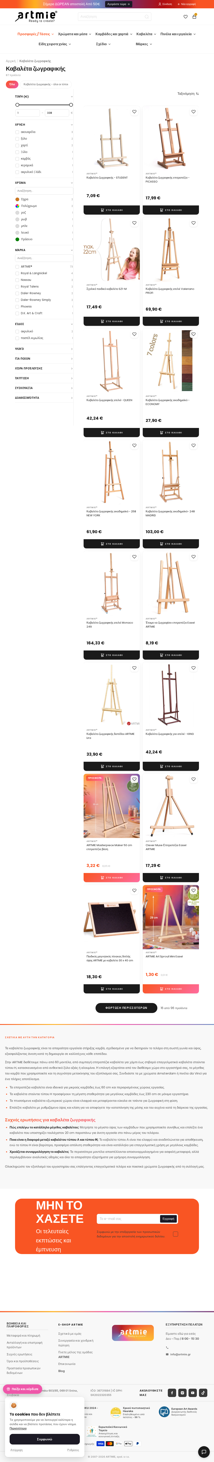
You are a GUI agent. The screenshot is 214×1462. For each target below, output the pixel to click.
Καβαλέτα (144, 34)
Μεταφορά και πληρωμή (23, 1335)
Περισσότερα (18, 1428)
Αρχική (10, 61)
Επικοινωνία (66, 1364)
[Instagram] (182, 1392)
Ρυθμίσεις (73, 1450)
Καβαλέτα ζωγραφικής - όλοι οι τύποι (46, 84)
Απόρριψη (16, 1450)
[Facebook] (172, 1392)
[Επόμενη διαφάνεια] (191, 138)
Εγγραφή (168, 1219)
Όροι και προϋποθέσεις (23, 1361)
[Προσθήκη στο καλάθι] (112, 210)
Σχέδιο (101, 44)
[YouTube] (193, 1392)
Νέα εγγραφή (188, 4)
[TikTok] (203, 1392)
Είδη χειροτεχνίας (53, 44)
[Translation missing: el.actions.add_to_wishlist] (134, 111)
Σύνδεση (167, 4)
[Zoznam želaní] (185, 17)
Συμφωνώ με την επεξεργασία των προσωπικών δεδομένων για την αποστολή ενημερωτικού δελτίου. (131, 1234)
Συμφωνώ (44, 1439)
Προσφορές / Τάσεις (34, 34)
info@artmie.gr (180, 1354)
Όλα (12, 84)
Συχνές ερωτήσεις (19, 1354)
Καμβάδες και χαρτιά (112, 34)
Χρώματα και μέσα (73, 34)
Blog (61, 1370)
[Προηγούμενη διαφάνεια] (150, 138)
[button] (188, 93)
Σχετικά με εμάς (70, 1333)
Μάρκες (142, 44)
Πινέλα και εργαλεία (176, 34)
